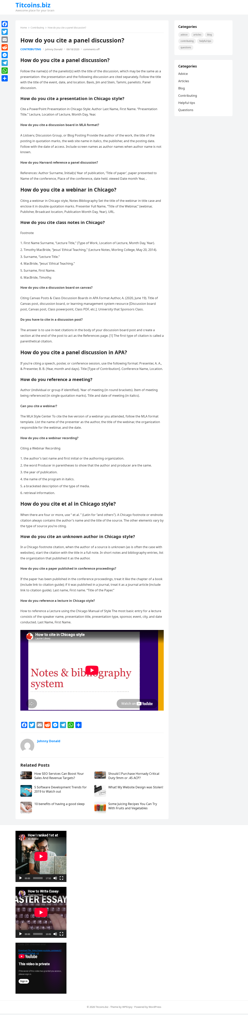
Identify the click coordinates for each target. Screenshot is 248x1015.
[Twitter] (5, 32)
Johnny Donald (53, 49)
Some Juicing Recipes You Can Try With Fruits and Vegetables (132, 806)
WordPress (155, 1007)
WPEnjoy (127, 1007)
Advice (184, 34)
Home (23, 27)
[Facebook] (5, 24)
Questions (186, 47)
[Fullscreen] (61, 878)
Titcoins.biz (33, 5)
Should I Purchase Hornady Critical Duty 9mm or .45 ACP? (133, 775)
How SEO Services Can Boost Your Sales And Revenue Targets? (59, 775)
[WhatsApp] (5, 70)
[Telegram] (5, 63)
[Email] (5, 39)
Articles (197, 34)
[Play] (20, 878)
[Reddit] (5, 47)
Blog (209, 34)
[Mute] (55, 878)
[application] (41, 856)
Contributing (37, 27)
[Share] (5, 78)
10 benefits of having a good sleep (59, 804)
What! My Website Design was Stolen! (135, 787)
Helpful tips (205, 41)
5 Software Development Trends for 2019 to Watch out (60, 789)
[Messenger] (5, 55)
